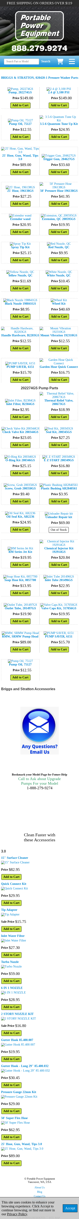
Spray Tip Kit (20, 247)
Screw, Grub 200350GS (20, 488)
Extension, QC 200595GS (58, 219)
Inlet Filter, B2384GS (20, 404)
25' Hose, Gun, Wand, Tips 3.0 (20, 157)
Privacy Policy (17, 1214)
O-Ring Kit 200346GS (20, 460)
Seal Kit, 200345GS (59, 432)
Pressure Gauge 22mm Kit (18, 1092)
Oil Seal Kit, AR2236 (20, 516)
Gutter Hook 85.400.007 (17, 1040)
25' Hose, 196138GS (20, 190)
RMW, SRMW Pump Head (20, 636)
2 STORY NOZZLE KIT (17, 1014)
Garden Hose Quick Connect (59, 366)
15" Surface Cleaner (14, 857)
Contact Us (39, 1196)
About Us (39, 1187)
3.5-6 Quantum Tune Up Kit (59, 124)
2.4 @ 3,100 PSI (58, 92)
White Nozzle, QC (59, 275)
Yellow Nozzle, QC (20, 275)
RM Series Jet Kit (20, 552)
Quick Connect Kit (13, 883)
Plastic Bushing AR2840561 (59, 488)
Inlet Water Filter (13, 936)
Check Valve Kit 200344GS (20, 432)
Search (45, 61)
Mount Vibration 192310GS (58, 335)
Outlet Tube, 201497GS (20, 608)
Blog (39, 1191)
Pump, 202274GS (20, 92)
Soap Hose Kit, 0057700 (20, 580)
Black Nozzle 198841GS (20, 303)
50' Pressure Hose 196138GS (59, 190)
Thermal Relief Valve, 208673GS (58, 402)
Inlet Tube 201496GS (59, 580)
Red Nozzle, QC (58, 247)
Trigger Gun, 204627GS (59, 159)
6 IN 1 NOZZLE (12, 988)
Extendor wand (20, 219)
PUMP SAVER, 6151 (20, 366)
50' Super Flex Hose (14, 1118)
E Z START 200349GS (59, 460)
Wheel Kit (59, 303)
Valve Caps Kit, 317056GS (58, 608)
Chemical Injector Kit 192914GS (59, 550)
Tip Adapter (9, 910)
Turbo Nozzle (10, 962)
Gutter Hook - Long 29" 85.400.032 (24, 1066)
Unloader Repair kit (58, 517)
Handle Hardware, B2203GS (20, 335)
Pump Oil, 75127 (20, 124)
